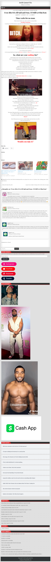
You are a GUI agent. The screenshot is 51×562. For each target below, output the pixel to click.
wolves (5, 180)
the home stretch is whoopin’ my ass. (14, 549)
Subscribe (5, 259)
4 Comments (32, 14)
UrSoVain (9, 207)
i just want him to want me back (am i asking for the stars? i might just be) (8, 172)
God (11, 179)
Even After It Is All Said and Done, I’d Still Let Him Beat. (25, 12)
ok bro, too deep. (4, 518)
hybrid (14, 179)
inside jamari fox (25, 3)
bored (7, 179)
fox (9, 179)
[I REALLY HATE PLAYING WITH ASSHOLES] (25, 165)
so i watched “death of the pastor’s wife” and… (11, 505)
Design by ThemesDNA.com (25, 559)
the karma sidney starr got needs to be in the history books (18, 551)
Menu (4, 7)
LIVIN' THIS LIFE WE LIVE (25, 10)
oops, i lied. (3, 523)
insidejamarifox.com (20, 179)
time (38, 179)
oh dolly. (3, 514)
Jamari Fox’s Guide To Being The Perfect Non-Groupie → (38, 184)
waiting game (42, 179)
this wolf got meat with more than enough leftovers (12, 503)
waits (47, 179)
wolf (2, 180)
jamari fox (18, 14)
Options (35, 179)
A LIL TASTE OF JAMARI (17, 10)
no (32, 179)
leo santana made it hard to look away (9, 520)
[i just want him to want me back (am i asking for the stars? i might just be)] (8, 165)
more (31, 179)
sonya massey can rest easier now (8, 516)
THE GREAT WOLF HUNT (33, 10)
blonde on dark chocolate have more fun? (10, 512)
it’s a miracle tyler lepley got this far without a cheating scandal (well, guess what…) (24, 553)
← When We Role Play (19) (6, 184)
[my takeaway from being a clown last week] (41, 165)
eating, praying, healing (6, 507)
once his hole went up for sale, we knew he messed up (12, 509)
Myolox (3, 551)
